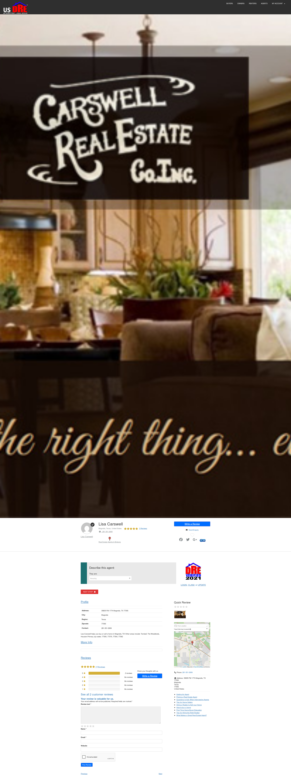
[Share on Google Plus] (195, 540)
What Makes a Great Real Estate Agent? (191, 715)
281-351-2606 (187, 672)
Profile (84, 602)
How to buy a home (183, 707)
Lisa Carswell (87, 536)
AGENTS (264, 3)
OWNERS (240, 3)
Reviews (86, 658)
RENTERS (252, 3)
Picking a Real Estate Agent (186, 697)
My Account (277, 3)
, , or (193, 584)
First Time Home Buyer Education (189, 710)
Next (160, 773)
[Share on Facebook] (181, 540)
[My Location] (190, 629)
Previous (84, 773)
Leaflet (184, 667)
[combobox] (110, 578)
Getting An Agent (182, 694)
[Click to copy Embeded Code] (203, 540)
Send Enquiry (194, 530)
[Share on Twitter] (188, 540)
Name (84, 729)
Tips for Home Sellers (184, 702)
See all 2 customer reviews (97, 694)
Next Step (88, 592)
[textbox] (110, 578)
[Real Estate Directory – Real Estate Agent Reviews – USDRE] (15, 7)
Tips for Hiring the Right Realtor (188, 712)
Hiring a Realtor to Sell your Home (189, 705)
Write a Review (192, 523)
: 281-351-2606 (107, 531)
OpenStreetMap (198, 667)
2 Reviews (143, 528)
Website (84, 745)
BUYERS (229, 3)
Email (83, 737)
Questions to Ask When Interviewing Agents (192, 699)
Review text (86, 704)
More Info (86, 642)
